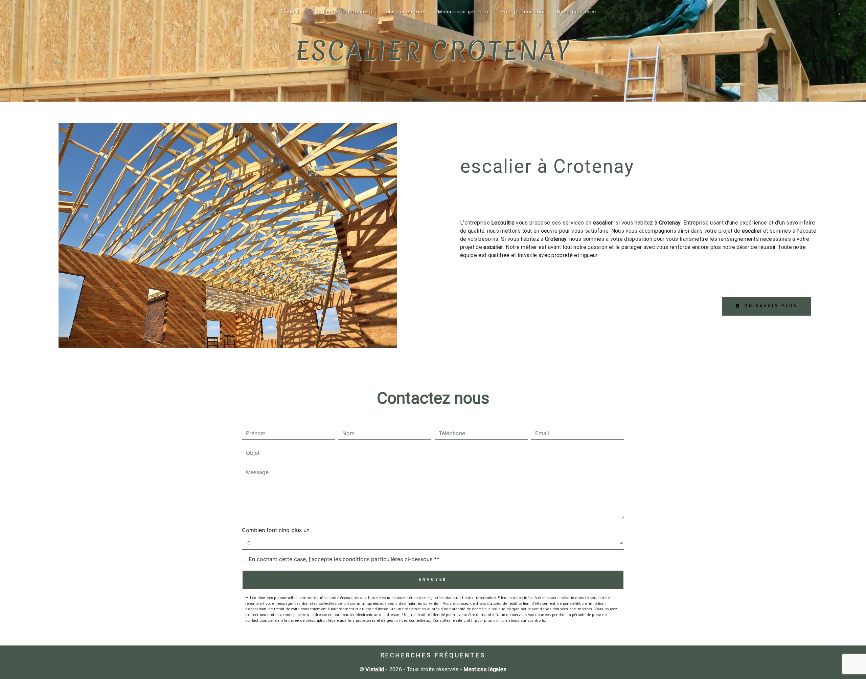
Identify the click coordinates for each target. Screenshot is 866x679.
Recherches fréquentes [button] (433, 655)
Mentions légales (484, 669)
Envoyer (433, 579)
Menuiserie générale (464, 11)
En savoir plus (770, 306)
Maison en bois (406, 11)
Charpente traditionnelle (343, 11)
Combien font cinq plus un (276, 530)
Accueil (289, 11)
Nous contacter (577, 11)
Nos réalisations (523, 11)
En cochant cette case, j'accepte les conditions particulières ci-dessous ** (344, 559)
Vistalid (374, 669)
